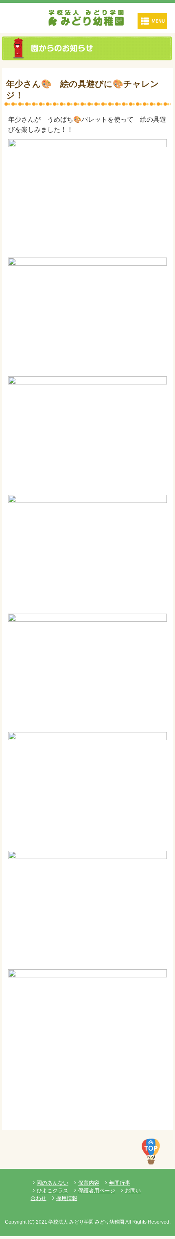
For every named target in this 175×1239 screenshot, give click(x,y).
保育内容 (88, 1183)
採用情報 (66, 1198)
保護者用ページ (96, 1190)
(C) (31, 1222)
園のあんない (52, 1183)
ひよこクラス (52, 1190)
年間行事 (119, 1183)
